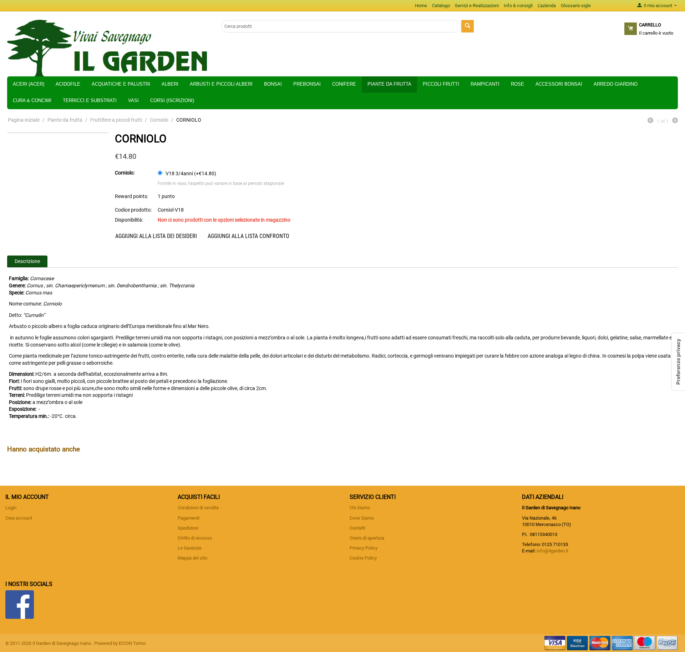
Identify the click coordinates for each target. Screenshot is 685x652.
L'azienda (547, 5)
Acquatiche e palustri (121, 84)
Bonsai (273, 84)
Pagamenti (188, 518)
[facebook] (19, 604)
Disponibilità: (129, 220)
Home (421, 5)
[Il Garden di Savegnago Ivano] (107, 47)
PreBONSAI (307, 84)
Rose (517, 84)
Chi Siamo (360, 507)
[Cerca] (467, 26)
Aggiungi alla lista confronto (248, 236)
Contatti (357, 528)
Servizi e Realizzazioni (477, 5)
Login (10, 507)
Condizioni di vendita (198, 507)
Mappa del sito (192, 558)
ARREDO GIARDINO (616, 84)
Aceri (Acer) (28, 84)
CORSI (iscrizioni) (172, 100)
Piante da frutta (389, 84)
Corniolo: (125, 173)
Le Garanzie (190, 548)
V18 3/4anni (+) (190, 173)
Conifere (344, 84)
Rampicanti (485, 84)
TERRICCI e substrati (90, 100)
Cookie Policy (363, 558)
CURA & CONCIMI (32, 100)
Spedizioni (188, 528)
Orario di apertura (367, 538)
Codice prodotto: (133, 210)
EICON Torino (132, 643)
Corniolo (159, 120)
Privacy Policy (363, 548)
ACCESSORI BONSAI (559, 84)
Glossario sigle (576, 5)
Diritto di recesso (195, 538)
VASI (133, 100)
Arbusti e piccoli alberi (221, 84)
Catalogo (441, 5)
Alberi (170, 84)
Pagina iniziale (24, 120)
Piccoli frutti (441, 84)
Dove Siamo (362, 518)
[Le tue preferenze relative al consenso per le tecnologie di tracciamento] (678, 361)
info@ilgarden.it (552, 551)
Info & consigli (518, 5)
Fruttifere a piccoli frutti (116, 120)
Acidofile (68, 84)
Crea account (18, 518)
